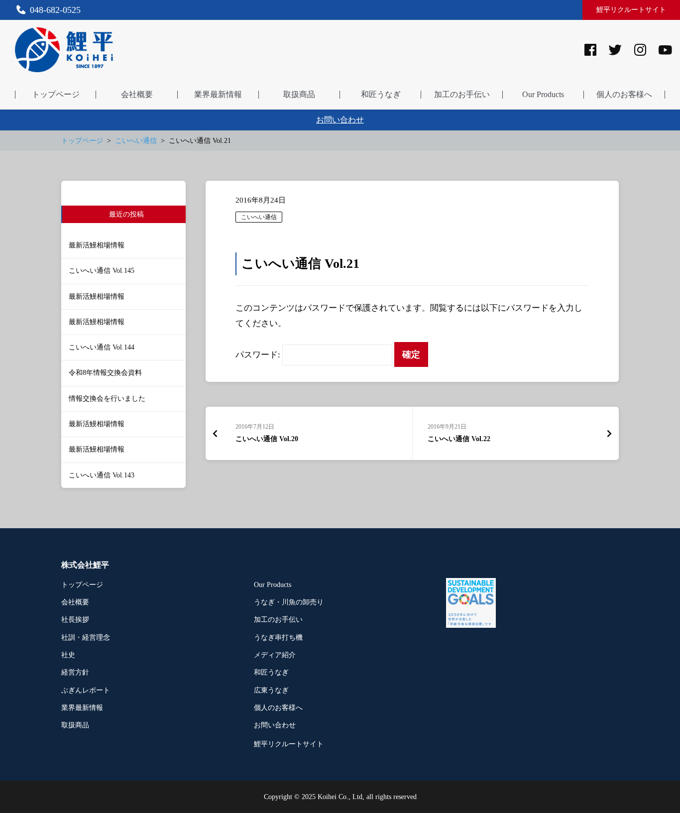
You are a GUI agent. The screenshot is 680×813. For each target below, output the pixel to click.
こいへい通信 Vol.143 (101, 475)
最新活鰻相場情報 (96, 245)
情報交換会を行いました (107, 398)
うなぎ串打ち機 (278, 637)
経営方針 (75, 672)
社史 (68, 655)
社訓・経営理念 (85, 637)
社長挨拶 (75, 619)
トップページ (82, 584)
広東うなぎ (271, 690)
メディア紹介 (275, 655)
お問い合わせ (340, 120)
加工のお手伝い (278, 619)
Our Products (272, 584)
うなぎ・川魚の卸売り (289, 602)
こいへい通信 (259, 217)
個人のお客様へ (278, 707)
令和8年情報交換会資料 (105, 372)
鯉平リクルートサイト (631, 9)
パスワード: (258, 354)
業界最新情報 (82, 707)
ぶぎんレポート (85, 690)
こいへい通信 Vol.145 (101, 270)
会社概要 (75, 602)
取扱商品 (75, 725)
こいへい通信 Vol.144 (101, 347)
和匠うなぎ (271, 672)
